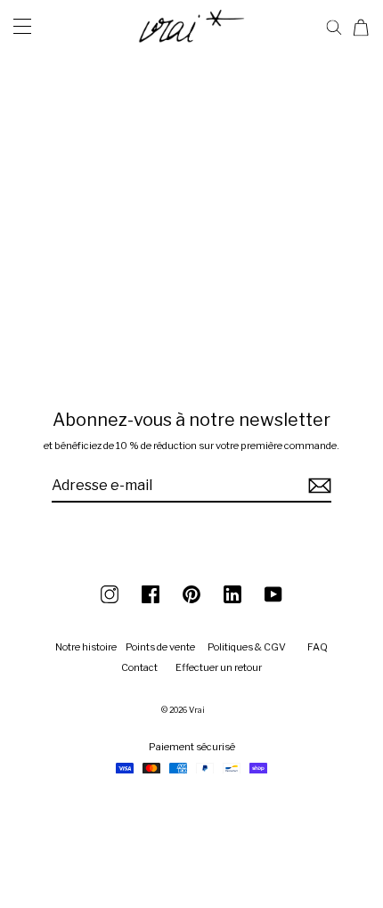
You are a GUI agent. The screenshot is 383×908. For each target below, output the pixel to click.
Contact (139, 667)
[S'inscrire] (317, 486)
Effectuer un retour (218, 667)
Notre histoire (86, 647)
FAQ (317, 647)
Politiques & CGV (247, 647)
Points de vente (160, 647)
